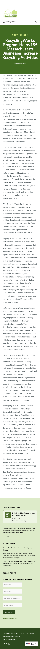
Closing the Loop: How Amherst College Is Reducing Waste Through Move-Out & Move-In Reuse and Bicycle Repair (19, 563)
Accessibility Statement (10, 537)
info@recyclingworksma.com (11, 636)
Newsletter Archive (10, 618)
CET (18, 639)
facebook (4, 643)
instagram (9, 643)
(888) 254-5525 (21, 633)
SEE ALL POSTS (9, 573)
